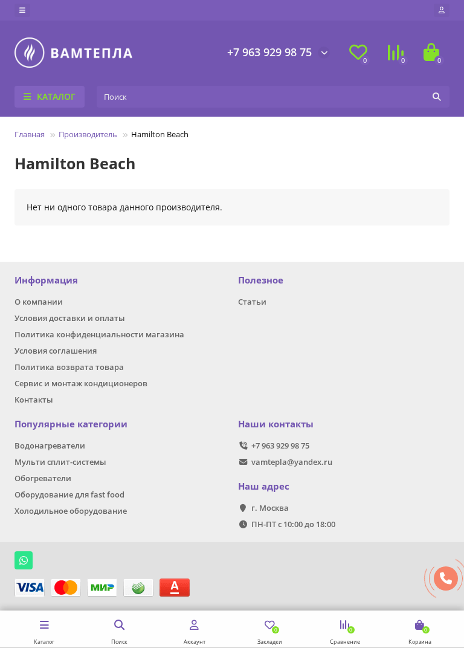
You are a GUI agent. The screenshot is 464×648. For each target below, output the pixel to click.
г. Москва (270, 507)
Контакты (33, 399)
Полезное (260, 280)
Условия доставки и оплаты (69, 318)
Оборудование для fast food (69, 494)
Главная (29, 134)
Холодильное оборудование (70, 510)
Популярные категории (70, 424)
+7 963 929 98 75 (269, 52)
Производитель (88, 134)
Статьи (252, 301)
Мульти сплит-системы (60, 461)
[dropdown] (22, 10)
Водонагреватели (49, 445)
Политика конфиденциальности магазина (99, 334)
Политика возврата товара (69, 366)
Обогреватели (42, 478)
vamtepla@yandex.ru (291, 461)
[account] (442, 10)
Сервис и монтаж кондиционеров (80, 383)
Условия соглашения (55, 350)
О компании (38, 301)
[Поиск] (437, 96)
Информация (46, 280)
